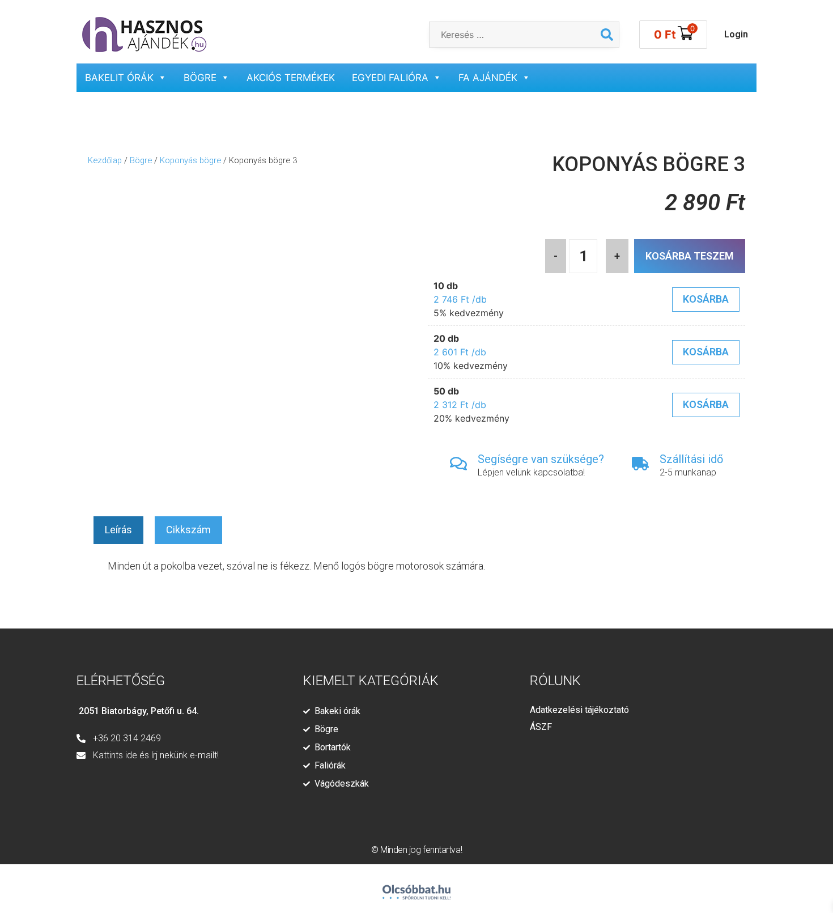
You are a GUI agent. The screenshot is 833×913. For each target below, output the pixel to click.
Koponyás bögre (190, 160)
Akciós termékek (290, 77)
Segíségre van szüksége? (541, 459)
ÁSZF (541, 726)
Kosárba (706, 299)
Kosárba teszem (689, 256)
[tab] (118, 530)
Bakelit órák (119, 77)
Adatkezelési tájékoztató (579, 709)
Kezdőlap (105, 160)
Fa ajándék (487, 77)
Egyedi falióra (390, 77)
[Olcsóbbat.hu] (416, 887)
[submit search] (607, 34)
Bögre (200, 77)
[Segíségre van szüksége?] (458, 463)
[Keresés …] (512, 34)
